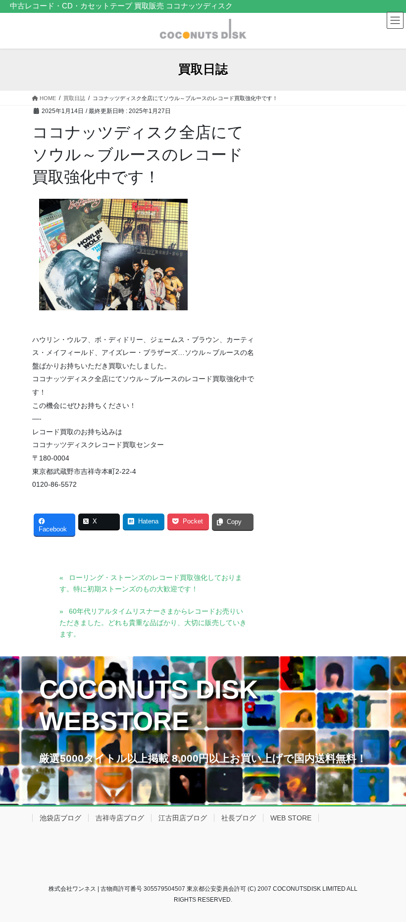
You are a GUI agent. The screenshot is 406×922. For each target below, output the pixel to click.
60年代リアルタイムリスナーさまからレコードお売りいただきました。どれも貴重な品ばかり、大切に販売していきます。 (153, 622)
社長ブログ (238, 818)
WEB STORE (290, 818)
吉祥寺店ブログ (120, 818)
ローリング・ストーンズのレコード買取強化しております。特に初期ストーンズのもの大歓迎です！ (150, 583)
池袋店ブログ (60, 818)
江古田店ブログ (182, 818)
